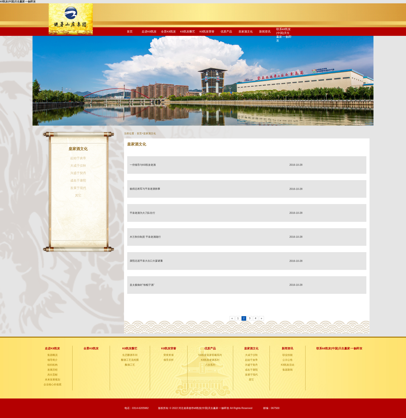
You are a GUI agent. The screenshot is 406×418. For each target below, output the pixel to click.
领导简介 (52, 360)
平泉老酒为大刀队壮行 (142, 213)
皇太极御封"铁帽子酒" (142, 285)
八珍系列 (210, 364)
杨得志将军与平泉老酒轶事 (145, 188)
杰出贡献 (52, 374)
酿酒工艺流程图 (130, 360)
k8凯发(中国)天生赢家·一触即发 (18, 1)
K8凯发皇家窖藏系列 (210, 355)
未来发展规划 (52, 379)
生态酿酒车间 (130, 355)
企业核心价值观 (52, 384)
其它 (78, 195)
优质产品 (226, 31)
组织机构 (52, 364)
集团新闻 (287, 369)
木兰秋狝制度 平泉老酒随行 (145, 236)
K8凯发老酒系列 (210, 360)
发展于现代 (78, 188)
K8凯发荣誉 (207, 31)
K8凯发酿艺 (187, 31)
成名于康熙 (78, 180)
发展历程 (52, 369)
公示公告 (287, 360)
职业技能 (287, 355)
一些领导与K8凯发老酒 (143, 164)
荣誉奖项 (169, 355)
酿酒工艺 (130, 364)
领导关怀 (169, 360)
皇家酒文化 (246, 31)
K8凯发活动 (287, 364)
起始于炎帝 (78, 158)
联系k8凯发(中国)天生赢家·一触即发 (283, 35)
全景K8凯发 (168, 31)
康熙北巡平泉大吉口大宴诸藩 (146, 260)
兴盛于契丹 (78, 173)
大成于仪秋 (78, 165)
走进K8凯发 (149, 31)
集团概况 (52, 355)
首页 (130, 31)
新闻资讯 (265, 31)
